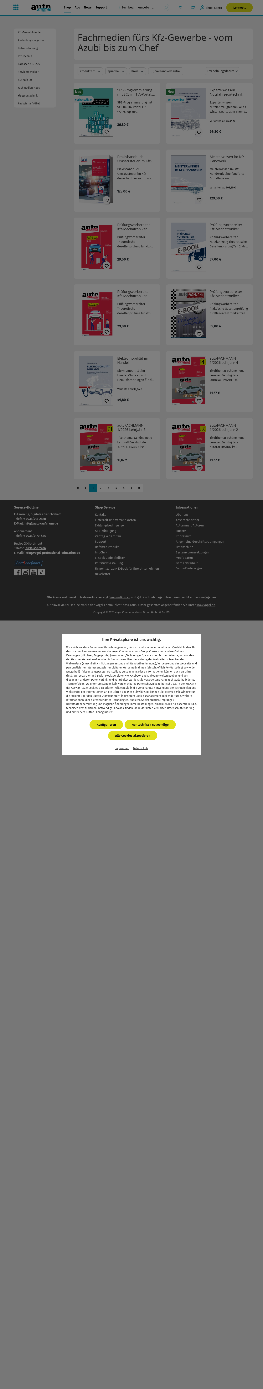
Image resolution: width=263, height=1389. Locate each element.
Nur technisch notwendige (150, 724)
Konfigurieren (106, 724)
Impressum (122, 748)
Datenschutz (140, 748)
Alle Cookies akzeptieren (132, 735)
